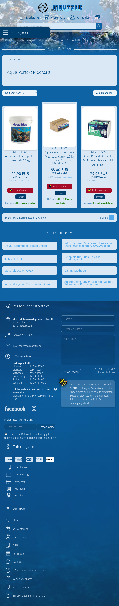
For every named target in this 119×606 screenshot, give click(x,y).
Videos (16, 520)
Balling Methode (75, 270)
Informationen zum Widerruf (28, 570)
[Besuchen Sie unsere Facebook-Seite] (15, 410)
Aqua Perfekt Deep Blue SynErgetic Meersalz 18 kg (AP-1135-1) (99, 160)
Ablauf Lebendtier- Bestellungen (26, 246)
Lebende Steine (15, 259)
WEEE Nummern (22, 587)
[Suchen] (99, 26)
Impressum (19, 553)
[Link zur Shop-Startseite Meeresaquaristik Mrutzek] (59, 7)
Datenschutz (19, 537)
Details (21, 196)
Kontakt (17, 562)
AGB (15, 545)
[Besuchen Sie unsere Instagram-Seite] (31, 410)
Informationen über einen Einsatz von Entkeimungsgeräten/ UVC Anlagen (89, 244)
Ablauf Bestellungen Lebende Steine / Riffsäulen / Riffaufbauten (88, 283)
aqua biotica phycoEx (19, 270)
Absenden (73, 372)
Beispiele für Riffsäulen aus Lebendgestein (82, 258)
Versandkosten (27, 181)
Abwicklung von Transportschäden (27, 284)
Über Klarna (20, 467)
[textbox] (56, 26)
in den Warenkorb (22, 190)
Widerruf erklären (22, 579)
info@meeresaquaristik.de (27, 346)
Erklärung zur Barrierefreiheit (29, 595)
